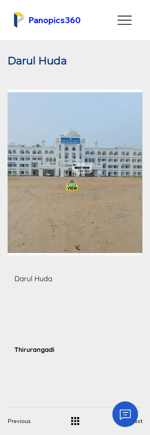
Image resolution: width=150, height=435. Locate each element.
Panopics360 (55, 20)
